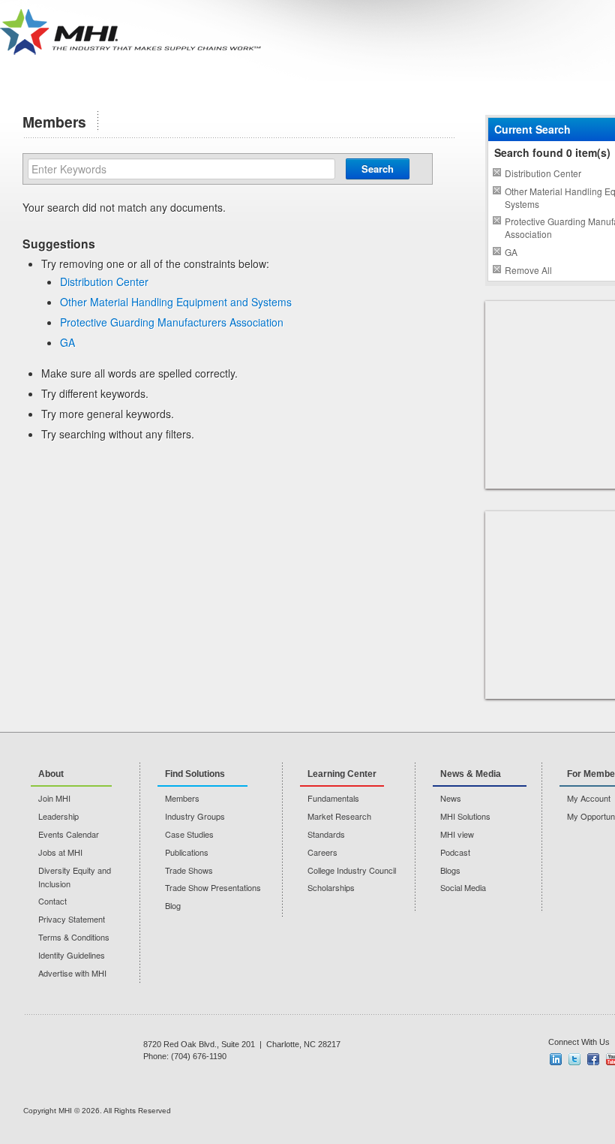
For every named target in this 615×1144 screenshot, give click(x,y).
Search (378, 168)
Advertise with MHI (72, 973)
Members (182, 798)
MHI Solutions (465, 816)
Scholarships (331, 887)
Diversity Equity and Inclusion (74, 877)
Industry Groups (195, 816)
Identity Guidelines (71, 955)
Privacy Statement (71, 919)
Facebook (593, 1059)
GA (67, 342)
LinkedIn (556, 1059)
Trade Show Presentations (213, 887)
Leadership (58, 816)
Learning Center (342, 774)
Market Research (339, 816)
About (51, 774)
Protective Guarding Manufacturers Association (172, 322)
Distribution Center (104, 281)
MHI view (457, 834)
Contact (52, 901)
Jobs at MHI (60, 852)
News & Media (470, 774)
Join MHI (54, 798)
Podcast (455, 852)
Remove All (528, 269)
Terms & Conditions (74, 937)
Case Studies (189, 834)
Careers (323, 852)
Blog (173, 905)
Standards (326, 834)
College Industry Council (352, 870)
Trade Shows (189, 870)
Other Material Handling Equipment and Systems (176, 301)
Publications (186, 852)
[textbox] (181, 168)
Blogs (450, 870)
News (450, 798)
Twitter (574, 1059)
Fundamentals (333, 798)
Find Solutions (195, 774)
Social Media (463, 887)
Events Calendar (68, 834)
